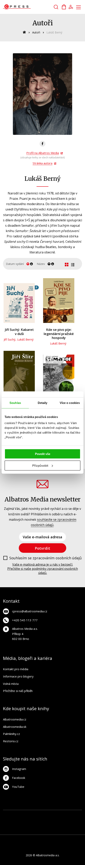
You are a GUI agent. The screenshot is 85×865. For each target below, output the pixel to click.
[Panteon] (18, 830)
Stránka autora (42, 163)
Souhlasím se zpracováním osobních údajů (45, 558)
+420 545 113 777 (25, 620)
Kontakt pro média (15, 669)
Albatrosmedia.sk (14, 727)
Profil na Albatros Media (42, 153)
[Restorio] (75, 830)
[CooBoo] (67, 814)
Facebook (18, 778)
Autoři (36, 32)
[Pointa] (34, 830)
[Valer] (18, 814)
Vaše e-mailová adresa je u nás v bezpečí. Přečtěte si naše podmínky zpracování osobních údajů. (42, 568)
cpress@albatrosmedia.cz (29, 611)
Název (41, 264)
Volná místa (11, 684)
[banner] (25, 7)
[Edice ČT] (10, 830)
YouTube (18, 787)
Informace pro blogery (18, 676)
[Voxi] (75, 814)
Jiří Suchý (9, 339)
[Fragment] (59, 822)
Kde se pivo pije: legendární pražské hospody (59, 334)
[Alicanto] (67, 822)
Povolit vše (42, 454)
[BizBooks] (26, 814)
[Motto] (51, 814)
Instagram (19, 769)
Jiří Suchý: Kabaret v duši (19, 332)
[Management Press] (10, 822)
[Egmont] (34, 814)
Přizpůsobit (40, 465)
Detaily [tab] (42, 402)
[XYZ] (59, 814)
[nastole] (43, 822)
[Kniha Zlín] (26, 822)
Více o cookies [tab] (70, 402)
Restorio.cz (10, 741)
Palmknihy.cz (11, 734)
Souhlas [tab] (15, 402)
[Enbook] (67, 830)
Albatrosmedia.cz (14, 719)
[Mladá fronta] (43, 830)
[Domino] (10, 814)
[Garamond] (51, 830)
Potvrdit (42, 548)
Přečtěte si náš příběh (18, 691)
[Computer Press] (18, 822)
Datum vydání (15, 264)
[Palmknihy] (26, 830)
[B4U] (51, 822)
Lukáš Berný (25, 339)
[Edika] (75, 822)
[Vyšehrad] (34, 822)
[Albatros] (43, 814)
